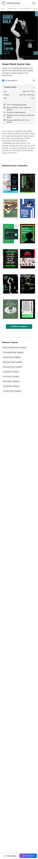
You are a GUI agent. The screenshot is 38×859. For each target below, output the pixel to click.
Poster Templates (25, 8)
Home (3, 8)
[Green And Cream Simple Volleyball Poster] (10, 208)
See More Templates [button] (19, 326)
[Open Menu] (34, 3)
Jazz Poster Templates (11, 372)
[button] (10, 856)
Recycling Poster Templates (12, 367)
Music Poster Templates (11, 381)
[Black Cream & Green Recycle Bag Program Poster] (27, 309)
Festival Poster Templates (11, 357)
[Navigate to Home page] (11, 3)
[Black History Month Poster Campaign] (27, 233)
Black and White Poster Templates (14, 347)
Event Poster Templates (11, 386)
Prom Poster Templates (11, 376)
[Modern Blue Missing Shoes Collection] (27, 208)
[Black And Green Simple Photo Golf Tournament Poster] (27, 183)
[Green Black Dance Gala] (10, 284)
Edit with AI (29, 856)
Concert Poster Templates (12, 391)
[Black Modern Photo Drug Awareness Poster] (27, 258)
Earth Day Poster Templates (12, 362)
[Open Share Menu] (34, 80)
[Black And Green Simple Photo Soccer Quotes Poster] (10, 258)
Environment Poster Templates (13, 352)
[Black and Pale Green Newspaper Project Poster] (27, 284)
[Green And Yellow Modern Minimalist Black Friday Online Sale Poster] (10, 309)
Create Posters (12, 8)
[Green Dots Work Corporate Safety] (10, 233)
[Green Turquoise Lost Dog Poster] (10, 183)
